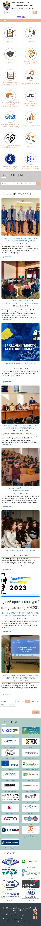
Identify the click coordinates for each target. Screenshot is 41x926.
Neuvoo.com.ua (10, 780)
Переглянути (6, 257)
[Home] (6, 5)
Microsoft (31, 780)
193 (13, 701)
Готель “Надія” (10, 802)
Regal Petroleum (10, 813)
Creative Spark (31, 889)
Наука (31, 42)
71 (18, 183)
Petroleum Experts (10, 848)
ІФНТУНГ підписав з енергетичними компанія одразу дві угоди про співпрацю (20, 240)
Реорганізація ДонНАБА (10, 168)
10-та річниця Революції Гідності (20, 363)
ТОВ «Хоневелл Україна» (30, 791)
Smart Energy (31, 802)
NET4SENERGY (31, 867)
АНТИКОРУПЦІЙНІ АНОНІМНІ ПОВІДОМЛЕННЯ (10, 105)
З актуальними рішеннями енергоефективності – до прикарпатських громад (20, 303)
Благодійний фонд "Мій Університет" (10, 146)
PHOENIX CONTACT (10, 791)
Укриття (30, 147)
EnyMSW (10, 867)
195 (23, 701)
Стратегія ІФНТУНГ (30, 126)
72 (22, 183)
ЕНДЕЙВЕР (31, 813)
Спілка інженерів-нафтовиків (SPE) (10, 126)
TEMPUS (10, 769)
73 (26, 183)
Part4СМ (10, 878)
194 (18, 701)
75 (34, 183)
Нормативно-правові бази (10, 84)
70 (14, 183)
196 (28, 701)
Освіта (10, 63)
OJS (31, 824)
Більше (36, 712)
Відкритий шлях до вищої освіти (31, 168)
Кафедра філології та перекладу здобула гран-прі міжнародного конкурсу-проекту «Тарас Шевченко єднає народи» (20, 615)
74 (30, 183)
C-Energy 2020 (31, 878)
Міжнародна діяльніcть (30, 63)
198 (38, 701)
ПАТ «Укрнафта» (10, 747)
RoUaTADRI (10, 889)
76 (38, 183)
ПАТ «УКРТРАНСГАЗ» (31, 758)
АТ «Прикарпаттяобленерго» (31, 836)
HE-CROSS (31, 900)
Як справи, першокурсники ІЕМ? (20, 551)
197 (33, 701)
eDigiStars (10, 900)
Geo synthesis (10, 758)
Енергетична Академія (30, 105)
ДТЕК (30, 747)
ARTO (10, 824)
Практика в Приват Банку (30, 769)
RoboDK (10, 835)
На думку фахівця (30, 84)
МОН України (10, 736)
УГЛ (31, 736)
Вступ (10, 42)
